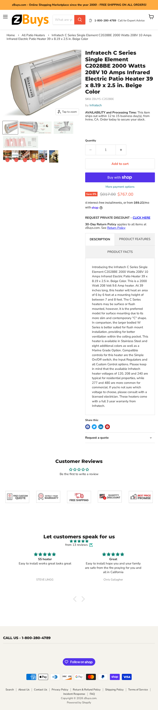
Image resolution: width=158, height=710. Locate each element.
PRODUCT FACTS (120, 252)
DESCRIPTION (100, 239)
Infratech (95, 105)
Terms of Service (138, 689)
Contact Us (40, 689)
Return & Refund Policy (87, 689)
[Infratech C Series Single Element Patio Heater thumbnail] (35, 127)
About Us (23, 689)
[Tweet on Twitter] (94, 426)
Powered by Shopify (79, 702)
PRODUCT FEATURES (134, 239)
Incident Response (74, 694)
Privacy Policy (60, 689)
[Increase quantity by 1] (121, 150)
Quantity (90, 140)
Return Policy (116, 228)
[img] (79, 541)
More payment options (120, 186)
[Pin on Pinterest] (107, 426)
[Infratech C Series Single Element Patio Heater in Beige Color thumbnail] (10, 127)
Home (11, 35)
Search (10, 689)
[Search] (79, 19)
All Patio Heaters (33, 35)
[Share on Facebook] (87, 426)
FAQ (92, 694)
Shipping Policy (114, 689)
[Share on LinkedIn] (100, 426)
